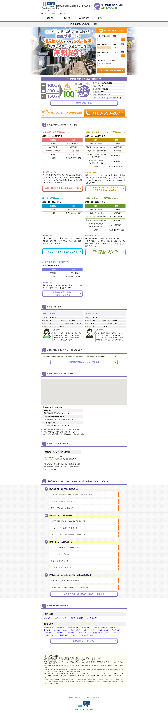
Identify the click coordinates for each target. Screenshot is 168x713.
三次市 (57, 618)
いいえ (115, 47)
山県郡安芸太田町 (77, 618)
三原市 (114, 633)
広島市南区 (48, 633)
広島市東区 (116, 630)
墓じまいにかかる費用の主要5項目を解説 (65, 547)
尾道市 (46, 635)
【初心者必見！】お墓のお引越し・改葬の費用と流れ (70, 587)
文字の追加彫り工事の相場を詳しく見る (62, 293)
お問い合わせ (96, 697)
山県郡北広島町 (92, 618)
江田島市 (96, 628)
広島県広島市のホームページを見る (84, 362)
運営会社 (101, 18)
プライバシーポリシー (80, 697)
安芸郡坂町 (86, 628)
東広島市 (56, 630)
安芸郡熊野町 (74, 628)
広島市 (65, 630)
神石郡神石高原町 (96, 633)
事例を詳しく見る (84, 103)
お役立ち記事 (84, 18)
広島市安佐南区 (103, 630)
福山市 (112, 628)
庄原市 (65, 618)
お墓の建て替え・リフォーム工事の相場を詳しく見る (105, 188)
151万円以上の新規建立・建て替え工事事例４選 (68, 534)
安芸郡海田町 (61, 628)
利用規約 (71, 697)
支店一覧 (50, 18)
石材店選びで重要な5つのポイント (63, 501)
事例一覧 (67, 18)
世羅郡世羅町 (64, 635)
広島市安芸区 (75, 630)
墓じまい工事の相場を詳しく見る (62, 252)
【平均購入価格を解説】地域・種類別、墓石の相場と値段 (71, 495)
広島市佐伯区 (82, 633)
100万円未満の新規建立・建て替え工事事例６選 (68, 521)
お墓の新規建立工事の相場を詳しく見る (62, 188)
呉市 (107, 633)
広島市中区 (59, 633)
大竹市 (54, 635)
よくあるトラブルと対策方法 (61, 567)
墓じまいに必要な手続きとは (61, 554)
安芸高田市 (48, 618)
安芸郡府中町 (48, 628)
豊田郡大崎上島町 (86, 635)
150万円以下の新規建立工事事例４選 (64, 528)
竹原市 (74, 635)
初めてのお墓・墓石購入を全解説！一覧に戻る (84, 594)
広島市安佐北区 (88, 630)
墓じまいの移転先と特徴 (59, 561)
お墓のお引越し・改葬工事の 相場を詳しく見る (105, 252)
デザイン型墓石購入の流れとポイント (64, 508)
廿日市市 (47, 630)
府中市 (104, 628)
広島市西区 (70, 633)
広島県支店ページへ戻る (84, 641)
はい (101, 47)
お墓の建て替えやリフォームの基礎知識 (65, 581)
